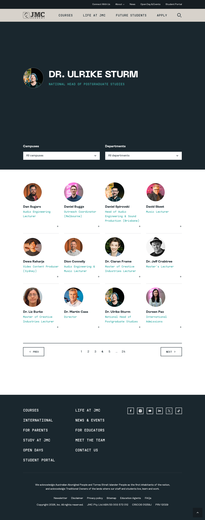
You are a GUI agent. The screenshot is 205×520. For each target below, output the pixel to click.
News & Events (90, 420)
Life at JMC (94, 15)
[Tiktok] (179, 411)
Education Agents (130, 498)
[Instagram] (140, 411)
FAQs (148, 498)
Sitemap (111, 498)
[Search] (179, 15)
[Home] (34, 15)
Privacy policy (95, 498)
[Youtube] (150, 411)
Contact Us (86, 450)
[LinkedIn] (159, 411)
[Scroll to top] (197, 512)
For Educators (90, 430)
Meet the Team (90, 440)
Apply (162, 15)
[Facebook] (130, 411)
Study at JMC (36, 440)
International (38, 420)
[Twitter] (169, 411)
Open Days (33, 450)
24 (123, 351)
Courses (65, 15)
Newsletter (60, 498)
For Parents (35, 430)
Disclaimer (77, 498)
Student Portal (39, 459)
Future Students (131, 15)
